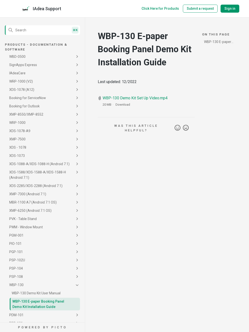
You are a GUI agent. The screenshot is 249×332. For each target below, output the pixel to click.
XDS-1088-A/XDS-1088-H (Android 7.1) (39, 164)
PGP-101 (16, 252)
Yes (177, 128)
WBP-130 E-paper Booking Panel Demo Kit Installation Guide (38, 304)
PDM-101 (16, 315)
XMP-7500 (17, 139)
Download (123, 104)
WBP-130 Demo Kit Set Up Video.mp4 (135, 98)
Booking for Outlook (24, 106)
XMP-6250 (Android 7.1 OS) (30, 211)
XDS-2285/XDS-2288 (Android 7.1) (35, 186)
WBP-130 (16, 285)
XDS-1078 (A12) (21, 90)
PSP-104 (16, 268)
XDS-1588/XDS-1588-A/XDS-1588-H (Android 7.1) (37, 174)
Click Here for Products (160, 8)
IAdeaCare (17, 73)
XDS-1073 (17, 156)
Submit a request (200, 8)
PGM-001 (16, 235)
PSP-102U (17, 260)
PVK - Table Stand (23, 219)
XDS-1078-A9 (19, 131)
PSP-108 (16, 277)
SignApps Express (23, 65)
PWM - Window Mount (26, 227)
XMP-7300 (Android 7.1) (27, 194)
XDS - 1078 (17, 147)
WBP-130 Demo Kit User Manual (36, 293)
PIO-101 (15, 244)
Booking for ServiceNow (27, 98)
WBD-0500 (17, 57)
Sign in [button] (229, 8)
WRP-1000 (17, 123)
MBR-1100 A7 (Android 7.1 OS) (33, 202)
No (186, 128)
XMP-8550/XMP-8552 (26, 114)
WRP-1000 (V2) (21, 81)
